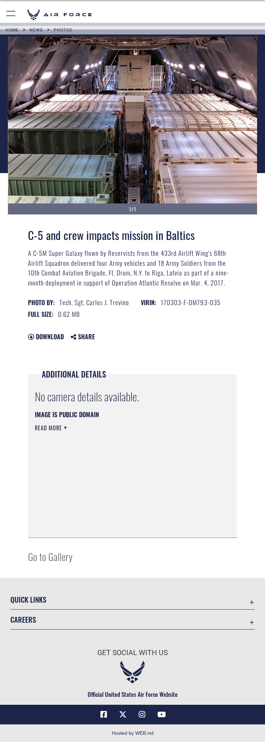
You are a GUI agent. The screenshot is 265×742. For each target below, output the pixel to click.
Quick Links (28, 599)
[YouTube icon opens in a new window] (161, 714)
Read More (49, 428)
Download (49, 336)
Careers (23, 619)
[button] (11, 14)
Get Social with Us (132, 653)
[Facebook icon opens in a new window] (103, 714)
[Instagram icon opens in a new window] (142, 714)
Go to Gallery (50, 556)
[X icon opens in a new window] (123, 714)
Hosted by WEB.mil (133, 733)
